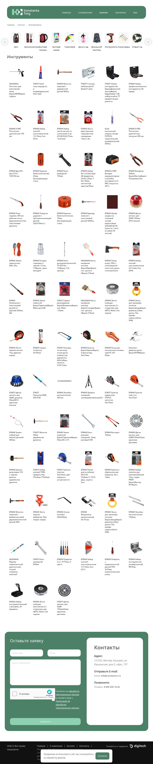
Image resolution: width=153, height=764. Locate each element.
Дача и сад (83, 47)
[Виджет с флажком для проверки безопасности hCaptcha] (32, 693)
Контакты (120, 12)
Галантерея (70, 47)
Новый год (137, 47)
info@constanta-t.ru (111, 675)
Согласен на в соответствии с (67, 699)
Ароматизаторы (31, 47)
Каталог (104, 12)
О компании (85, 12)
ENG (135, 12)
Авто (16, 47)
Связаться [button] (45, 721)
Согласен (102, 755)
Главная (66, 12)
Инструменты (111, 47)
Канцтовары (124, 47)
